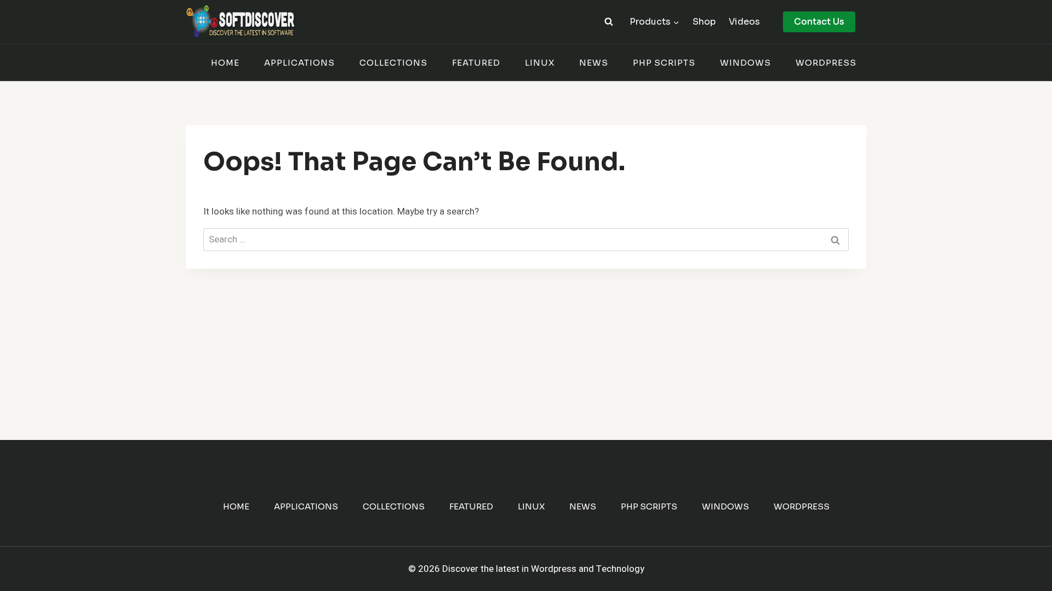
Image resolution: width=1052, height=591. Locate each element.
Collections (393, 62)
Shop (704, 21)
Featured (476, 62)
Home (225, 62)
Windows (745, 62)
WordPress (826, 62)
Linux (539, 62)
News (593, 62)
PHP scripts (664, 62)
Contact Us (819, 21)
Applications (299, 62)
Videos (744, 21)
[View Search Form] (609, 22)
